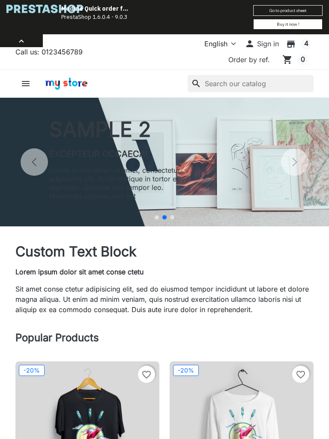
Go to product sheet (288, 10)
